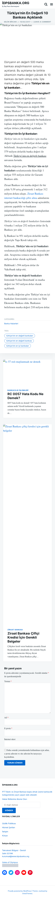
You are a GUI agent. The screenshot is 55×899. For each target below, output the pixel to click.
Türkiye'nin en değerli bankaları (19, 336)
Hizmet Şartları (8, 827)
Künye (5, 835)
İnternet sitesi (9, 739)
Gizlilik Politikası (9, 823)
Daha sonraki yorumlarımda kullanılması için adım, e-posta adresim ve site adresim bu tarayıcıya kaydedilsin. (26, 753)
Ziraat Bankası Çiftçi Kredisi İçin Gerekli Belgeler (23, 637)
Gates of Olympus (10, 862)
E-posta (8, 728)
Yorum (8, 681)
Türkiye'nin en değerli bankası (19, 341)
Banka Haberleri (11, 323)
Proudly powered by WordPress (20, 891)
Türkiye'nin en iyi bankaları (17, 346)
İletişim (5, 831)
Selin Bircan (10, 22)
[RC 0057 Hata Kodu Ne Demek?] (27, 372)
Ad (6, 717)
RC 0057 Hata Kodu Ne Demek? (25, 396)
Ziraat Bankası (15, 630)
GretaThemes (27, 893)
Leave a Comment (42, 22)
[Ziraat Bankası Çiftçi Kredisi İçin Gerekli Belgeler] (27, 524)
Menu (51, 4)
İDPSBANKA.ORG (15, 3)
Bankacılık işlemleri (17, 390)
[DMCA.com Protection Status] (10, 866)
